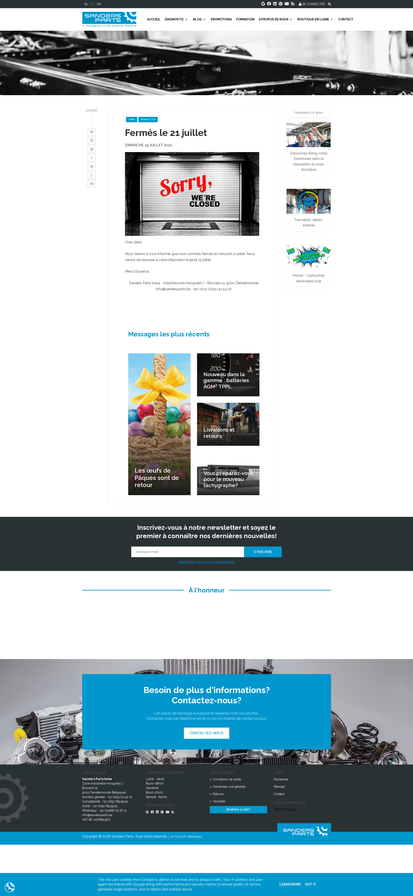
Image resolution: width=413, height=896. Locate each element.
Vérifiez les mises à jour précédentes (206, 562)
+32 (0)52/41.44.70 (119, 797)
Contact (279, 794)
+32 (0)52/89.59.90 (115, 801)
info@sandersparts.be (97, 815)
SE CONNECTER (313, 4)
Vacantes (219, 801)
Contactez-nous (207, 733)
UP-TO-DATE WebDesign (186, 836)
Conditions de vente (227, 779)
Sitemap (279, 786)
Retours (218, 794)
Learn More (290, 884)
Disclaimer (281, 779)
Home (131, 119)
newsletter (148, 119)
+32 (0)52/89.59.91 (104, 806)
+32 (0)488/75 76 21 (113, 810)
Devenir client (238, 809)
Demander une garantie (229, 786)
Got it (310, 884)
